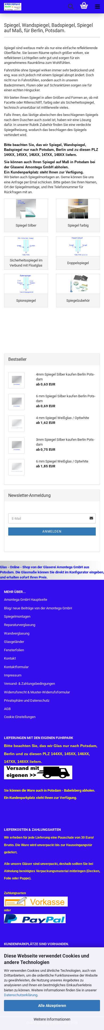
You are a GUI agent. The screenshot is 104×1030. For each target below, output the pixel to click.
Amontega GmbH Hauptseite (25, 600)
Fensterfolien (14, 650)
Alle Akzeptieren (52, 1005)
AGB (7, 709)
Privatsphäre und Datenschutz (26, 700)
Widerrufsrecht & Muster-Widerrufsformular (37, 692)
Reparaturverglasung (19, 625)
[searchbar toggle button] (70, 6)
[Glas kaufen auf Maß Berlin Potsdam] (10, 6)
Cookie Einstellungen (19, 717)
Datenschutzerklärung (20, 995)
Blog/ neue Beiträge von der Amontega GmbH (38, 608)
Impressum (12, 675)
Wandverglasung (16, 633)
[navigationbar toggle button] (97, 6)
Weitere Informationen (52, 1019)
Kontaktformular (16, 667)
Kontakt (10, 658)
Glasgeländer (14, 642)
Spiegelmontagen (17, 616)
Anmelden (52, 531)
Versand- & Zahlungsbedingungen (29, 684)
